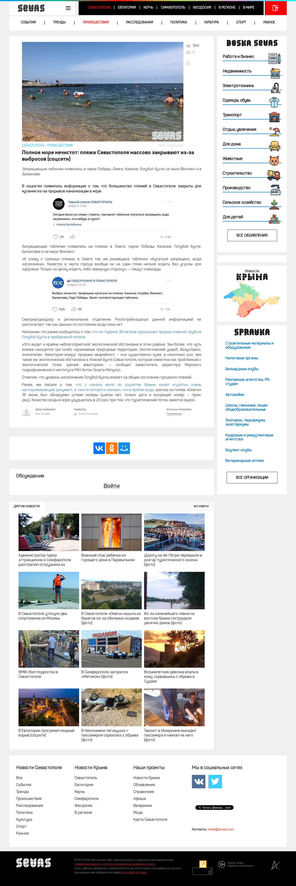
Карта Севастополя (150, 820)
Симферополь (173, 7)
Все (19, 778)
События (28, 22)
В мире (248, 7)
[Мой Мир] (124, 448)
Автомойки (234, 395)
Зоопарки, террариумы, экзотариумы (245, 422)
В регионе (227, 7)
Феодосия (202, 7)
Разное (269, 22)
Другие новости (27, 506)
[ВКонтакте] (99, 448)
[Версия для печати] (193, 63)
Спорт (241, 22)
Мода (138, 813)
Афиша (139, 799)
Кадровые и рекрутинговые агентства (249, 437)
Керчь (148, 7)
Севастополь (99, 7)
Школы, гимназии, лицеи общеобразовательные (246, 408)
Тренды (59, 22)
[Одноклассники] (111, 448)
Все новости (201, 506)
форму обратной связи (133, 872)
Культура (211, 22)
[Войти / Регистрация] (276, 8)
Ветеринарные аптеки (244, 461)
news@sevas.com (221, 829)
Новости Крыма (146, 778)
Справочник (143, 792)
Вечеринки (142, 806)
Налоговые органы (241, 358)
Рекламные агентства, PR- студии (248, 382)
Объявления (144, 785)
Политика (178, 22)
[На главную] (29, 8)
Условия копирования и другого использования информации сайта (115, 864)
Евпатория (127, 7)
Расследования (139, 22)
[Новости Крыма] (252, 299)
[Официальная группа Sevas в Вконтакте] (198, 781)
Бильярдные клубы (241, 369)
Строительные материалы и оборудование (249, 346)
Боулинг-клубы (238, 450)
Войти (112, 486)
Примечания (174, 414)
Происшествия (96, 22)
